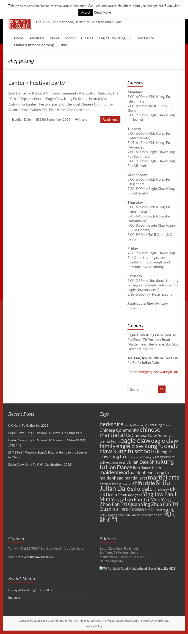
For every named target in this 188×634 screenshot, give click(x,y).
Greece (114, 462)
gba (151, 457)
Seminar (127, 484)
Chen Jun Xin (141, 425)
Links (63, 45)
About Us (36, 38)
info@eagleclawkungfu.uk (158, 371)
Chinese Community (119, 430)
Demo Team (110, 441)
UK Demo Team (113, 494)
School (70, 38)
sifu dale (142, 488)
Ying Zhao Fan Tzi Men (135, 499)
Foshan (143, 457)
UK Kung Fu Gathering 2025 (28, 425)
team (166, 489)
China (166, 425)
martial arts (163, 477)
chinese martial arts (130, 432)
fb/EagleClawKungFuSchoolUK (30, 590)
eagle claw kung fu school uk (139, 448)
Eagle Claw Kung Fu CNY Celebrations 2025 (39, 464)
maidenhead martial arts (123, 477)
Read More (102, 12)
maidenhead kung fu (149, 472)
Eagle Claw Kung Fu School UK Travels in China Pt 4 (45, 433)
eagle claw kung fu (139, 445)
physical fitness (110, 484)
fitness (134, 457)
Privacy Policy (94, 626)
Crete (170, 436)
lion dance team (147, 467)
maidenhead (114, 472)
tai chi (158, 489)
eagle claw (135, 440)
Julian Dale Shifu (143, 462)
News (54, 38)
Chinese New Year (149, 435)
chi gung (156, 425)
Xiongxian (135, 495)
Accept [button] (85, 12)
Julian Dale (23, 119)
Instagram (15, 597)
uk (173, 488)
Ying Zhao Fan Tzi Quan (135, 501)
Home (19, 38)
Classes (87, 38)
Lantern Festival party (36, 82)
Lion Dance (145, 38)
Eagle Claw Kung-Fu (115, 38)
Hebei (122, 462)
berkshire (111, 423)
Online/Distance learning (34, 45)
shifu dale (143, 483)
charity (128, 425)
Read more (110, 119)
